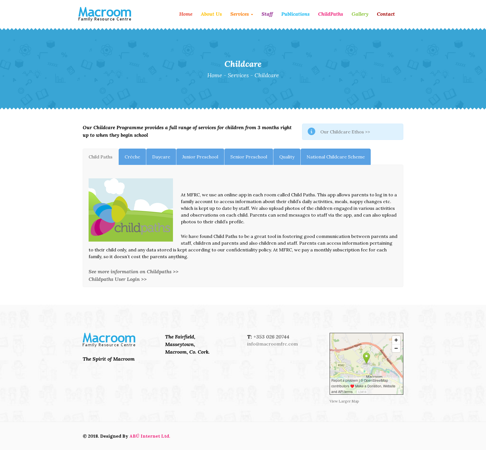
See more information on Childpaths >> (134, 271)
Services (240, 14)
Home (185, 14)
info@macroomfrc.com (272, 344)
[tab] (100, 157)
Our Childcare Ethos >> (345, 132)
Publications (295, 14)
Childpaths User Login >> (118, 279)
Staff (267, 14)
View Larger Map (344, 401)
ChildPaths (330, 14)
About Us (211, 14)
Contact (386, 14)
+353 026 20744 (271, 336)
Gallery (360, 14)
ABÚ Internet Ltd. (149, 436)
